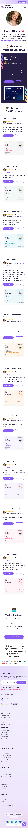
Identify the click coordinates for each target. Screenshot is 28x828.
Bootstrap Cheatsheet (6, 761)
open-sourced (16, 689)
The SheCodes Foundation (7, 805)
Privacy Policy (4, 784)
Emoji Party (3, 741)
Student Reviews (5, 715)
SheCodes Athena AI (6, 776)
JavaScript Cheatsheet (6, 755)
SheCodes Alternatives (6, 724)
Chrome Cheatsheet (5, 759)
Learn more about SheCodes (14, 637)
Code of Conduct (5, 791)
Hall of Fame (4, 732)
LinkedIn (19, 814)
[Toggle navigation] (25, 7)
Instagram (10, 814)
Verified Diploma (9, 82)
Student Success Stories (6, 717)
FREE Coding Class (5, 713)
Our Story (3, 799)
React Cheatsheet (5, 764)
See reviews (21, 2)
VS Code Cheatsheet (6, 757)
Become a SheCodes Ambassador (9, 743)
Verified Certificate (8, 135)
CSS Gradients (4, 772)
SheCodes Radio (5, 734)
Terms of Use (4, 786)
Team (2, 803)
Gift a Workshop (4, 736)
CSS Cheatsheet (5, 753)
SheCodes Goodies (5, 738)
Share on (18, 82)
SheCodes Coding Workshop (9, 40)
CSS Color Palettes (5, 770)
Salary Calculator (5, 722)
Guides (2, 720)
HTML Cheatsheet (5, 751)
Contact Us (4, 797)
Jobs (2, 801)
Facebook (14, 817)
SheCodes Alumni (5, 730)
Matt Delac (4, 689)
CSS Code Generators (6, 774)
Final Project (19, 135)
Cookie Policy (4, 788)
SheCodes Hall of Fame (15, 42)
